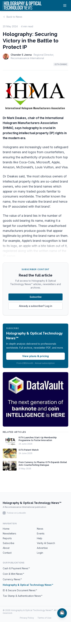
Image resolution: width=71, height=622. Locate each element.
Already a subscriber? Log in (35, 306)
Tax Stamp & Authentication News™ (22, 595)
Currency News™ (12, 579)
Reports (7, 538)
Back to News (14, 16)
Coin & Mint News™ (13, 573)
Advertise (42, 547)
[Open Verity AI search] (62, 613)
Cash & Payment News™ (16, 568)
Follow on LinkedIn (16, 513)
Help (39, 538)
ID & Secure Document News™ (20, 590)
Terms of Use (44, 618)
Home (6, 528)
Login (40, 552)
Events (40, 533)
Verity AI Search (46, 543)
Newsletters (9, 533)
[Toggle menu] (64, 5)
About (6, 547)
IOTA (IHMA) (61, 64)
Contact (7, 552)
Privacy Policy (27, 618)
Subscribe (36, 297)
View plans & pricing (35, 356)
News (40, 528)
